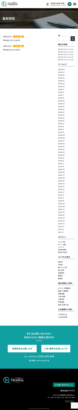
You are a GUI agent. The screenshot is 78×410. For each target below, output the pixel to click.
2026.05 (61, 78)
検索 (59, 35)
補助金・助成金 (62, 252)
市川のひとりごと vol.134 (65, 57)
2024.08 (61, 138)
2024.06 (61, 144)
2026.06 (61, 75)
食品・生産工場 (63, 305)
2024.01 (61, 158)
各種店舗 (61, 294)
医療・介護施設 (63, 291)
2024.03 (61, 152)
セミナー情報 (62, 244)
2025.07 (61, 107)
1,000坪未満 (62, 317)
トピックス (61, 247)
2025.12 (61, 92)
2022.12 (61, 195)
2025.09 (61, 101)
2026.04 (61, 81)
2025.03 (61, 118)
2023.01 (61, 192)
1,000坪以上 (62, 314)
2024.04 (61, 149)
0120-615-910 (46, 356)
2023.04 (61, 184)
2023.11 (61, 164)
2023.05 (61, 181)
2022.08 (61, 206)
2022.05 (61, 215)
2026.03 (61, 84)
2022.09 (61, 204)
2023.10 (61, 167)
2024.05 (61, 147)
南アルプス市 (62, 267)
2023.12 (61, 161)
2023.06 (61, 178)
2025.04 (61, 115)
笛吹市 (60, 262)
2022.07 (61, 209)
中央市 (60, 265)
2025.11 (61, 95)
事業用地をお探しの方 (22, 348)
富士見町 (61, 270)
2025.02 (61, 121)
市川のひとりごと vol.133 (65, 60)
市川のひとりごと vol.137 (65, 49)
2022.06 (61, 212)
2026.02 (61, 87)
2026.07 (61, 72)
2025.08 (61, 104)
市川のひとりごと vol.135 (65, 54)
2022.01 (61, 226)
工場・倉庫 (61, 296)
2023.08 (61, 172)
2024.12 (61, 127)
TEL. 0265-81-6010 (53, 397)
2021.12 (61, 229)
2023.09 (61, 169)
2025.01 (61, 124)
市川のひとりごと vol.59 (11, 40)
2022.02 (61, 224)
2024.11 (61, 129)
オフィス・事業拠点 (64, 288)
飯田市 (60, 276)
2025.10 (61, 98)
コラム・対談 (18, 37)
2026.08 (61, 69)
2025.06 (61, 109)
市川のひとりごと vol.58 (11, 50)
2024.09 (61, 135)
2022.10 (61, 201)
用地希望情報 (62, 250)
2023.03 (61, 187)
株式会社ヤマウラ (68, 390)
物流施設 (61, 302)
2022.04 (61, 218)
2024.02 (61, 155)
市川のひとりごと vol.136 (65, 52)
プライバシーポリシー (70, 401)
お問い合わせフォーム (65, 385)
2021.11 (60, 232)
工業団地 (61, 299)
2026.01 (61, 89)
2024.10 (61, 132)
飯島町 (60, 278)
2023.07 (61, 175)
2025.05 (61, 112)
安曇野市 (61, 273)
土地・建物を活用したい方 (55, 348)
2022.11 (61, 198)
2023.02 (61, 189)
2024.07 (61, 141)
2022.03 (61, 221)
